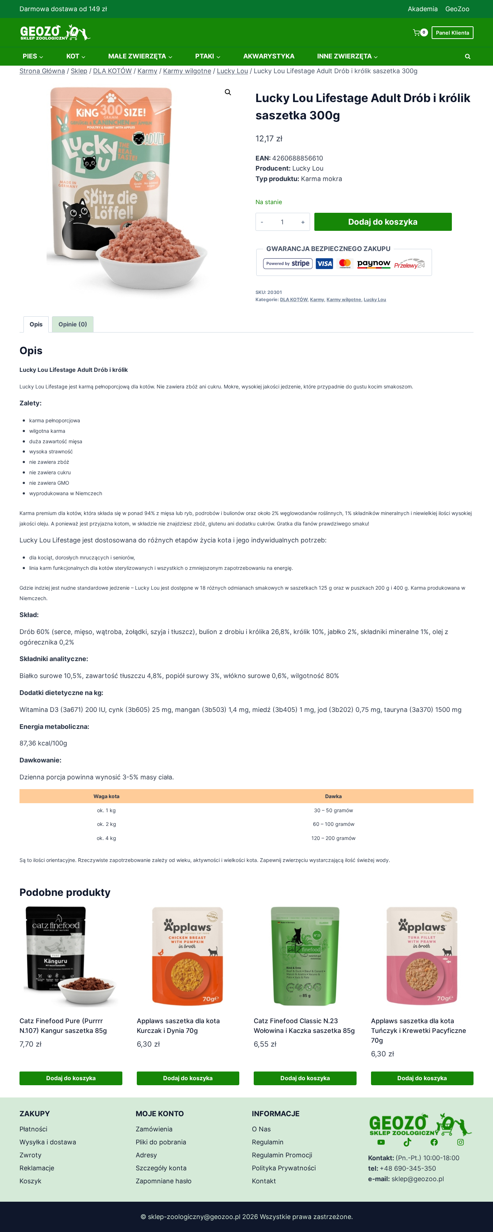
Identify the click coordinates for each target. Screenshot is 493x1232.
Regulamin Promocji (282, 1155)
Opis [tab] (36, 324)
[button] (228, 92)
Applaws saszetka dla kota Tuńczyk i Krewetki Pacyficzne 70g (418, 1030)
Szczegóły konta (161, 1168)
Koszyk (30, 1181)
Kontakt (264, 1181)
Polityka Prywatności (284, 1168)
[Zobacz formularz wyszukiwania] (468, 56)
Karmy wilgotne (344, 299)
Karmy (317, 299)
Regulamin (268, 1142)
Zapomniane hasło (164, 1181)
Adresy (146, 1155)
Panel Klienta (452, 33)
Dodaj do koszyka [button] (71, 1078)
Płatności (33, 1129)
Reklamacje (36, 1168)
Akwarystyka (269, 56)
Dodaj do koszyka (383, 221)
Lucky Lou (375, 299)
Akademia (423, 9)
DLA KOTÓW (293, 299)
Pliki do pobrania (161, 1142)
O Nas (261, 1129)
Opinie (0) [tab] (72, 324)
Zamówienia (154, 1129)
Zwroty (30, 1155)
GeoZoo (457, 9)
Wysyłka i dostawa (47, 1142)
